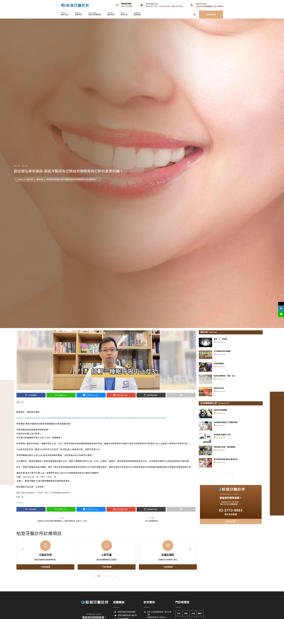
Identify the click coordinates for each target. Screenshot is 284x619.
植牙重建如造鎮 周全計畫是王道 (225, 459)
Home (20, 179)
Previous (22, 549)
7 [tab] (114, 576)
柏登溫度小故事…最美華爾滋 (224, 447)
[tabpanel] (55, 553)
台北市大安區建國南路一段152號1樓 (209, 6)
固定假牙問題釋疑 (220, 410)
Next (190, 549)
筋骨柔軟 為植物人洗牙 (222, 434)
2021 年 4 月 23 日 (220, 413)
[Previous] (228, 474)
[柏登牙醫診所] (75, 5)
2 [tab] (99, 576)
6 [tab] (111, 576)
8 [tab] (117, 576)
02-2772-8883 (127, 6)
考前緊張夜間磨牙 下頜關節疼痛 (225, 422)
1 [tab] (96, 576)
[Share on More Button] (181, 395)
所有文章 (29, 179)
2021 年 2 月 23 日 (220, 438)
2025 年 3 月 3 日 (220, 450)
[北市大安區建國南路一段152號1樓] (145, 612)
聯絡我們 (137, 14)
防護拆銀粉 (55, 555)
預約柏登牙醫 (211, 14)
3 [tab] (102, 576)
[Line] (281, 314)
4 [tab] (105, 576)
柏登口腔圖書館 (94, 14)
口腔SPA (178, 555)
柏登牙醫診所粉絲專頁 (125, 611)
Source (20, 502)
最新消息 (124, 14)
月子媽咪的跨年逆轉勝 (222, 351)
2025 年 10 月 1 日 (220, 342)
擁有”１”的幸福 (220, 339)
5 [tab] (108, 576)
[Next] (232, 474)
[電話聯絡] (281, 308)
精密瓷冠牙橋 (116, 555)
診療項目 (78, 14)
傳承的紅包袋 (219, 388)
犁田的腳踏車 (219, 363)
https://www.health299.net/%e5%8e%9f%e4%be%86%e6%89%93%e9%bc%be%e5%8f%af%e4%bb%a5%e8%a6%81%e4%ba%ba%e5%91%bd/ (91, 417)
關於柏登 (64, 14)
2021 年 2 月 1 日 (220, 425)
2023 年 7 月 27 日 (220, 462)
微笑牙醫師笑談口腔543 (126, 615)
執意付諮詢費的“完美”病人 (224, 376)
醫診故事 (111, 14)
